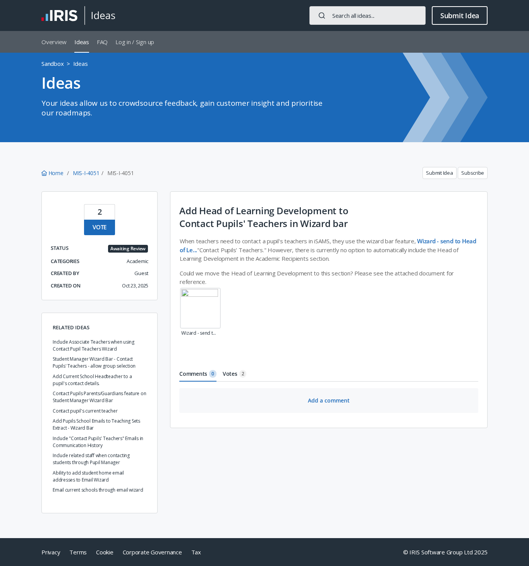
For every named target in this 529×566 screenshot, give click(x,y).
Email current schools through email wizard (98, 490)
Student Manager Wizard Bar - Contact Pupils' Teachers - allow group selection (94, 362)
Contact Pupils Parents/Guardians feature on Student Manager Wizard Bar (99, 397)
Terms (78, 552)
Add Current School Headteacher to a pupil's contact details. (92, 380)
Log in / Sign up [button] (134, 42)
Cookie (104, 552)
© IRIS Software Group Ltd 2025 (445, 552)
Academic (137, 261)
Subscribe (472, 172)
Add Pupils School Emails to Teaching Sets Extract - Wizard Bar (96, 424)
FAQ (102, 42)
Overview (54, 42)
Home (56, 173)
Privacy (50, 552)
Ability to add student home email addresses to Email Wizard (88, 476)
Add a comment (329, 400)
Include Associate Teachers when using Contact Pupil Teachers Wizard (93, 345)
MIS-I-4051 (86, 173)
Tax (196, 552)
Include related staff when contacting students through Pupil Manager (91, 459)
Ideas (81, 42)
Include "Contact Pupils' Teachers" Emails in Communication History (98, 442)
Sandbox (52, 63)
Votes (233, 373)
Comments (196, 373)
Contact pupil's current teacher (85, 411)
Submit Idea (459, 15)
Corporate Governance (152, 552)
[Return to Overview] (78, 15)
